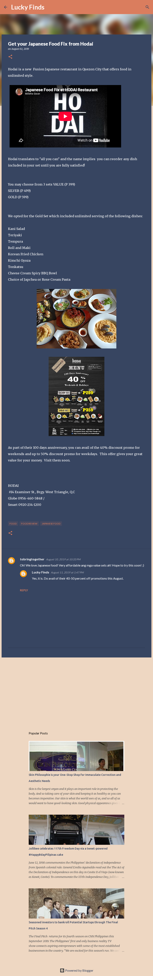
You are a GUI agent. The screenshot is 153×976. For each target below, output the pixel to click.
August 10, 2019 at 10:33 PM (63, 559)
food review (29, 523)
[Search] (50, 7)
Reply (24, 590)
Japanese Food (51, 523)
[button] (10, 57)
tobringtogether (32, 559)
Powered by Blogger (79, 970)
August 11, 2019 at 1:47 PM (67, 572)
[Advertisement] (76, 691)
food (13, 523)
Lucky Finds (27, 7)
